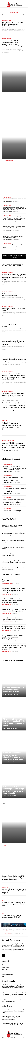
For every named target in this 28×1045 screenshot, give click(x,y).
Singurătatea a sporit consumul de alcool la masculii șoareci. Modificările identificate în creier (13, 24)
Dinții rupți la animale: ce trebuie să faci (13, 581)
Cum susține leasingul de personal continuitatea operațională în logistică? (13, 342)
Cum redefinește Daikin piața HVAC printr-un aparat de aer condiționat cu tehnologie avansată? (14, 877)
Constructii (5, 420)
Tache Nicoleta (7, 450)
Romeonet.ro (20, 1041)
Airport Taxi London (8, 930)
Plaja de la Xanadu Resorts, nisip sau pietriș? (14, 360)
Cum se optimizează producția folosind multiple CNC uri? (11, 916)
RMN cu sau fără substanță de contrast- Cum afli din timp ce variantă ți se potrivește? (12, 600)
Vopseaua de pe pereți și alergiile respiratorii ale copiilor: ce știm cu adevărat (13, 561)
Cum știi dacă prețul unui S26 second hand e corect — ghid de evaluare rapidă (14, 904)
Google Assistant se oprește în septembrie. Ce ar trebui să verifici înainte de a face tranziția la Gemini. (14, 102)
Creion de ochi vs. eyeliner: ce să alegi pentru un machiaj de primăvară (14, 610)
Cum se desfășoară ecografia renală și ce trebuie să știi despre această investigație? (14, 647)
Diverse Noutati (6, 20)
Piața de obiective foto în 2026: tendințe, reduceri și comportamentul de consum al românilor (13, 853)
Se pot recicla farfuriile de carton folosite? (13, 326)
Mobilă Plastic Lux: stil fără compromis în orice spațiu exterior (13, 541)
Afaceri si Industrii (7, 272)
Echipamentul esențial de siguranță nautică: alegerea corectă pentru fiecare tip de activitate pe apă (13, 590)
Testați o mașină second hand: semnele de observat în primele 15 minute (13, 237)
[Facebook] (3, 955)
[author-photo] (3, 432)
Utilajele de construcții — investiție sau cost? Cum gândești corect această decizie (12, 426)
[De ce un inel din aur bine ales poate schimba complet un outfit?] (14, 681)
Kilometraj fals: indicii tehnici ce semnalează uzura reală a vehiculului (13, 511)
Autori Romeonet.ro (7, 201)
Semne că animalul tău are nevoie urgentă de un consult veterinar (13, 619)
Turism (4, 357)
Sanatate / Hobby (7, 583)
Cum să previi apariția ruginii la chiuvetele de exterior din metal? (13, 568)
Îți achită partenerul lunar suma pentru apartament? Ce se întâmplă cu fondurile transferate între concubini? (13, 170)
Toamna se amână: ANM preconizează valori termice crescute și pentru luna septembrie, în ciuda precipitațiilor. (13, 43)
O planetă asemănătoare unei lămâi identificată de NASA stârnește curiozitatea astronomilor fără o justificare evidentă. (14, 994)
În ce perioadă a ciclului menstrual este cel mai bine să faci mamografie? (14, 627)
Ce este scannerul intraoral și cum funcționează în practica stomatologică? (13, 637)
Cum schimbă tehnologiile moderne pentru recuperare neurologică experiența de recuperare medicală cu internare (14, 276)
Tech (5, 845)
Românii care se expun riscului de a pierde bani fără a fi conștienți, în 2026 (13, 1000)
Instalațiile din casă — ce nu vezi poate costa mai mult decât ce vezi (12, 525)
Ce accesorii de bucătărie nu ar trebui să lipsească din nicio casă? (12, 554)
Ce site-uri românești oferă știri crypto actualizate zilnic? (12, 295)
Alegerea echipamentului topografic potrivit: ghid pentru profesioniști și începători (14, 891)
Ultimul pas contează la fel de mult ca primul (13, 309)
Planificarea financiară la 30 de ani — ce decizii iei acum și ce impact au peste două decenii (14, 395)
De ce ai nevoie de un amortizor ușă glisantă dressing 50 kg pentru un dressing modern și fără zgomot (13, 533)
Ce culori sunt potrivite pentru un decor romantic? (13, 547)
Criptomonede (7, 933)
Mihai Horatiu (7, 433)
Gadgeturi (5, 887)
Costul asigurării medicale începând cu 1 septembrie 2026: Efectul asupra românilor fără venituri (14, 246)
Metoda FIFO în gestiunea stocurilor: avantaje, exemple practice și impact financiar (13, 445)
